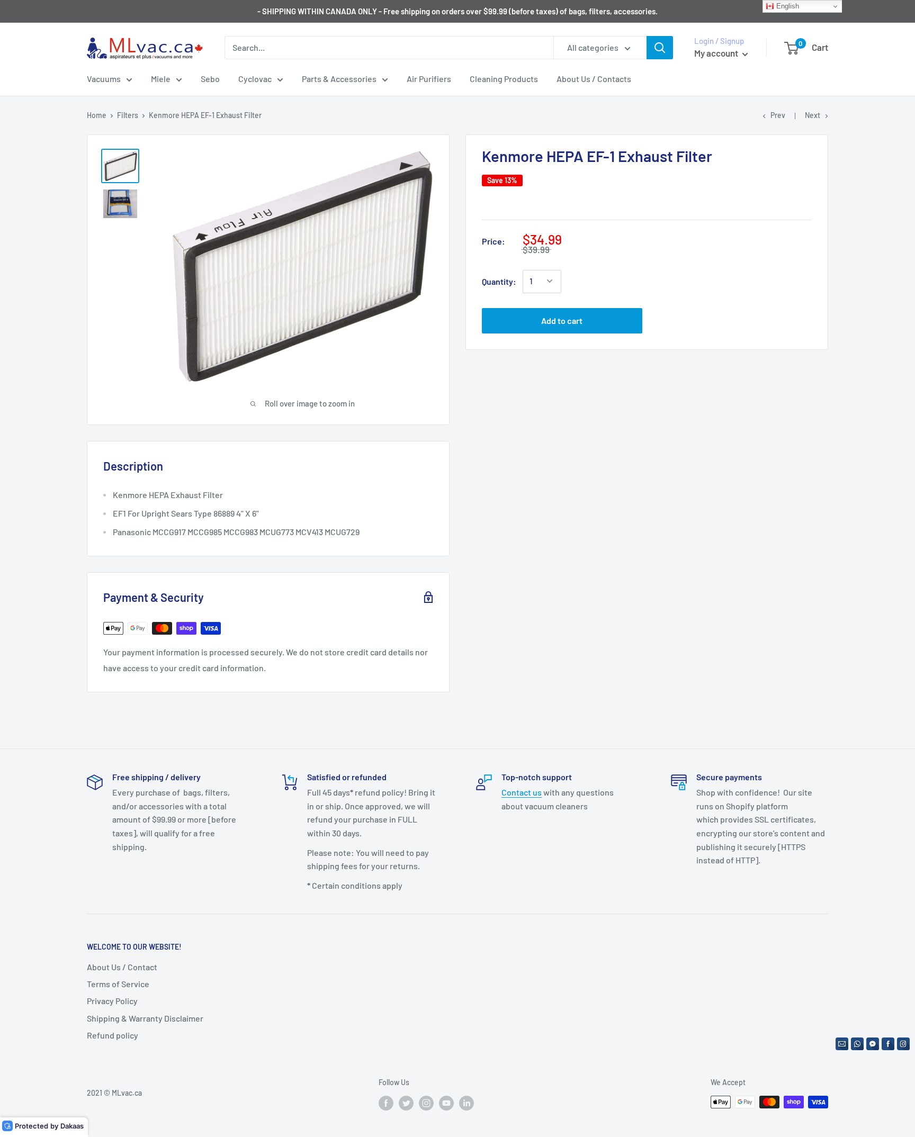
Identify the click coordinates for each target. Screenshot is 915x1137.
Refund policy (112, 1035)
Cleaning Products (504, 79)
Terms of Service (118, 984)
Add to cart (561, 320)
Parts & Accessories (339, 79)
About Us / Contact (122, 967)
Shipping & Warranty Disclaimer (145, 1018)
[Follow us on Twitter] (406, 1103)
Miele (161, 79)
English (786, 6)
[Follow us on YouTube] (446, 1103)
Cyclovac (255, 79)
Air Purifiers (429, 79)
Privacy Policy (112, 1001)
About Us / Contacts (594, 79)
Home (96, 115)
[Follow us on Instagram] (426, 1103)
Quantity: (499, 281)
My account (717, 53)
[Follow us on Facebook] (386, 1103)
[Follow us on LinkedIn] (466, 1103)
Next (812, 115)
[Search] (660, 47)
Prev (777, 115)
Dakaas (72, 1126)
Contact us (521, 792)
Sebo (210, 79)
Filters (127, 115)
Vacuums (104, 79)
